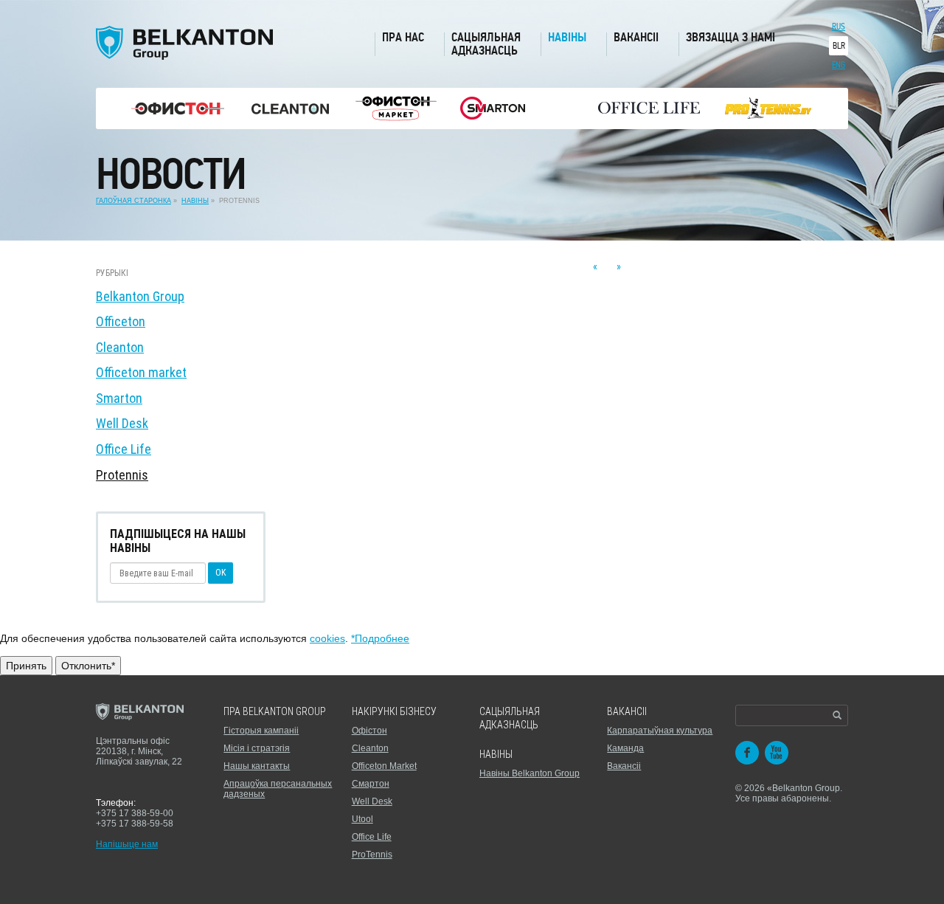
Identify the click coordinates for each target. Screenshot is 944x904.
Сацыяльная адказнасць (486, 44)
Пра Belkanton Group (274, 711)
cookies (327, 638)
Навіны (567, 37)
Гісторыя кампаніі (261, 730)
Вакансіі (636, 37)
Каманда (625, 748)
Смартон (370, 784)
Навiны (496, 754)
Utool (362, 819)
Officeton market (141, 372)
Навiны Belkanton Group (529, 773)
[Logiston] (178, 108)
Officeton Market (384, 766)
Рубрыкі (112, 273)
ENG (838, 65)
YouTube (776, 753)
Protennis (122, 475)
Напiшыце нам (127, 844)
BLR (839, 46)
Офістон (369, 730)
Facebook (747, 753)
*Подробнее (380, 638)
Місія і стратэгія (256, 748)
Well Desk (122, 423)
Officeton (120, 321)
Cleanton (120, 347)
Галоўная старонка (133, 200)
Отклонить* (88, 666)
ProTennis (372, 854)
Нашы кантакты (256, 766)
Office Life (123, 449)
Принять (26, 666)
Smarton (119, 398)
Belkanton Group (140, 296)
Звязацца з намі (730, 37)
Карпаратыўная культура (659, 730)
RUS (838, 26)
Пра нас (403, 37)
